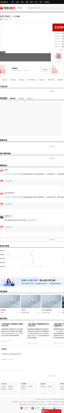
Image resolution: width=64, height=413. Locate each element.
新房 (17, 2)
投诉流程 (3, 389)
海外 (41, 2)
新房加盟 (42, 386)
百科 (36, 2)
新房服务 (23, 386)
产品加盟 (49, 386)
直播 (27, 2)
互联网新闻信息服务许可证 (54, 404)
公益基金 (47, 2)
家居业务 (30, 386)
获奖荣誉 (10, 386)
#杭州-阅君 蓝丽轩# (31, 220)
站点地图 (10, 389)
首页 (13, 2)
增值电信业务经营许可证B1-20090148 (27, 404)
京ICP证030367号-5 (42, 404)
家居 (31, 2)
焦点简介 (3, 386)
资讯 (22, 2)
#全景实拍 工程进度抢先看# (12, 174)
